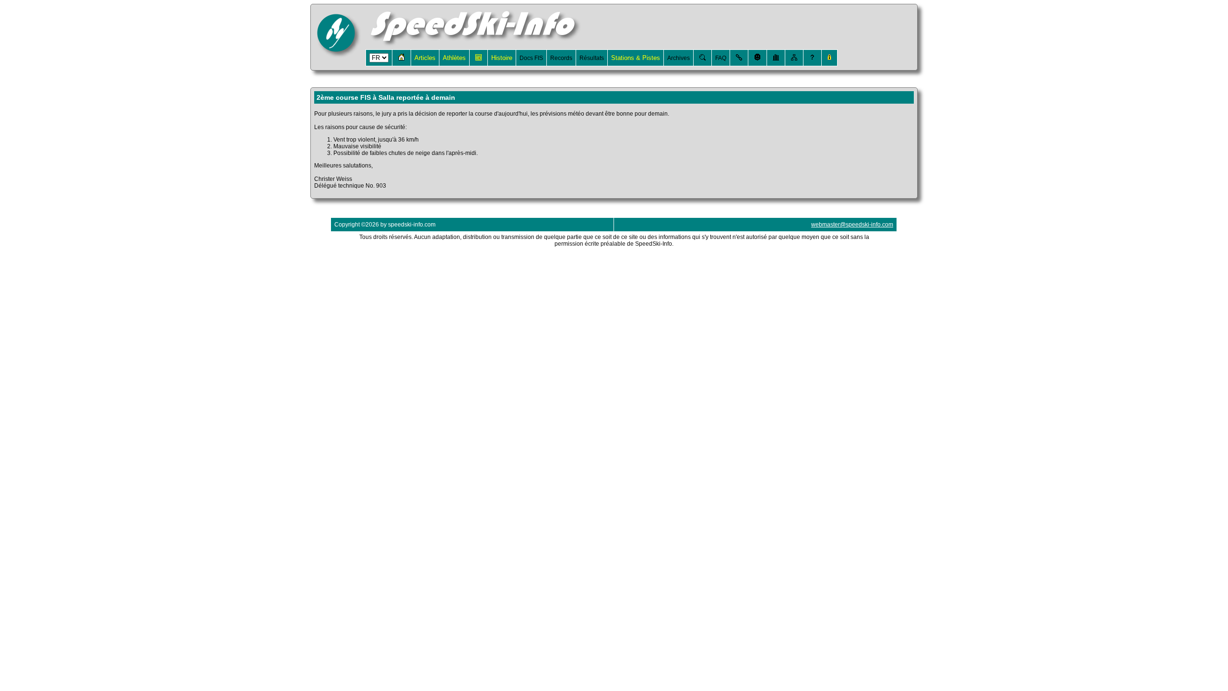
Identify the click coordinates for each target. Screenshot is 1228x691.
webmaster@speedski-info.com (852, 224)
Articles (425, 57)
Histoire (501, 57)
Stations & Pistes (635, 57)
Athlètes (454, 57)
